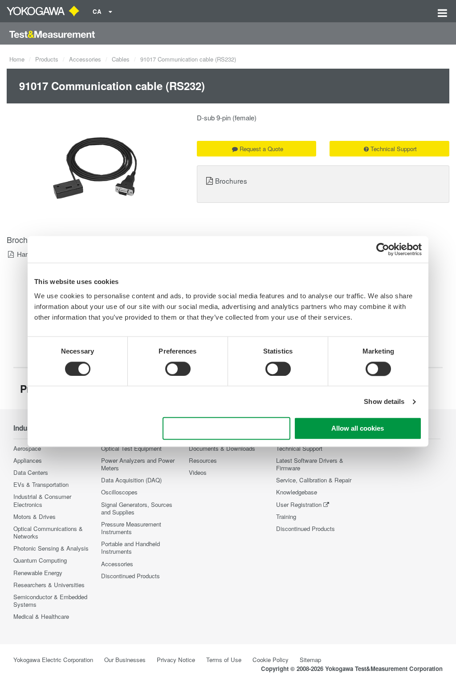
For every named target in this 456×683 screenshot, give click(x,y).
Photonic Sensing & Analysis (51, 548)
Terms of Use (223, 659)
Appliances (27, 460)
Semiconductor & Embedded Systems (50, 600)
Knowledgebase (296, 492)
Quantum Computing (40, 560)
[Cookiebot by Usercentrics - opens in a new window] (383, 249)
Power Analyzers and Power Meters (138, 464)
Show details (384, 401)
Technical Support (393, 148)
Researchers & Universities (49, 584)
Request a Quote (261, 148)
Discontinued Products (130, 576)
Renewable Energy (37, 572)
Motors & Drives (34, 516)
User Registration (299, 504)
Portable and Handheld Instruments (130, 547)
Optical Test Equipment (131, 448)
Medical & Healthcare (41, 616)
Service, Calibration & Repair (313, 480)
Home (16, 59)
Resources (203, 460)
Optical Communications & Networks (48, 532)
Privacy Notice (176, 659)
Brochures (231, 180)
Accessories (85, 59)
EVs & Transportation (41, 484)
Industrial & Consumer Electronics (42, 500)
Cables (121, 59)
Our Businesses (125, 659)
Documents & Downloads (222, 448)
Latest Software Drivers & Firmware (309, 464)
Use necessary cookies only (226, 428)
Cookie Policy (270, 659)
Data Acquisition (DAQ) (131, 480)
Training (286, 516)
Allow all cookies (357, 428)
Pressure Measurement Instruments (131, 528)
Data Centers (30, 472)
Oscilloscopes (119, 492)
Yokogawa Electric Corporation (53, 659)
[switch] (178, 369)
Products (46, 59)
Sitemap (310, 659)
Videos (198, 472)
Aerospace (27, 448)
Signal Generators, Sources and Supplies (136, 508)
